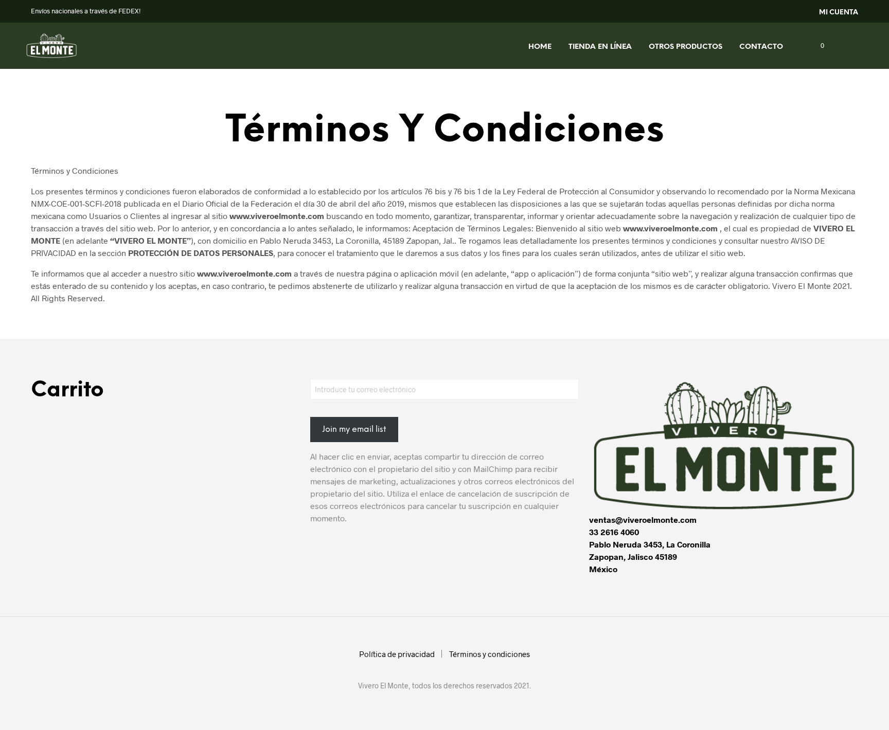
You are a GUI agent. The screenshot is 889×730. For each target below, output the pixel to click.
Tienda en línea (600, 47)
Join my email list (354, 429)
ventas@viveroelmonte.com (643, 519)
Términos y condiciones (489, 654)
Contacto (761, 47)
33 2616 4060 (614, 532)
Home (540, 47)
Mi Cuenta (838, 12)
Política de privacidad (397, 654)
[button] (816, 46)
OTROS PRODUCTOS (685, 47)
